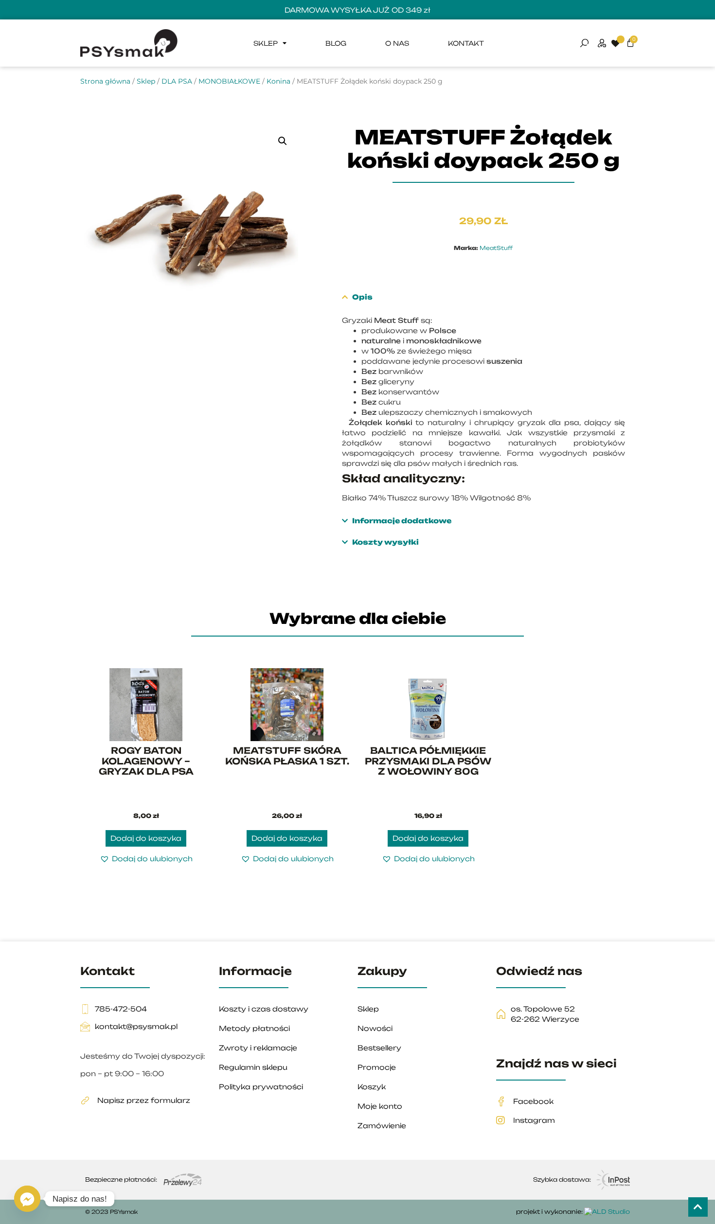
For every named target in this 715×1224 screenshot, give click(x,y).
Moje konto (380, 1106)
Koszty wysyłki (385, 542)
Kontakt (466, 43)
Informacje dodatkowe (401, 520)
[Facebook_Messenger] (27, 1199)
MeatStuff (496, 248)
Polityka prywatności (261, 1086)
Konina (278, 81)
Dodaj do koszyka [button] (145, 838)
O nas (397, 43)
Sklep (265, 43)
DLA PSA (176, 81)
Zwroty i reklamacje (258, 1048)
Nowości (375, 1028)
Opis (362, 297)
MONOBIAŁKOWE (229, 81)
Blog (335, 43)
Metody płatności (254, 1028)
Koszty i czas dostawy (263, 1009)
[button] (282, 141)
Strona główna (105, 81)
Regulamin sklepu (253, 1067)
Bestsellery (379, 1048)
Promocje (377, 1067)
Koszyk (372, 1086)
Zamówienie (382, 1125)
